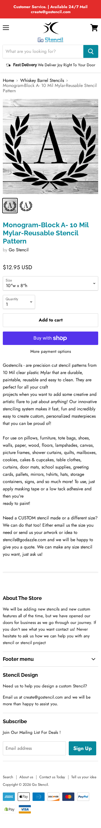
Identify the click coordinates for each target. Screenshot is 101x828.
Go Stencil (19, 250)
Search (8, 777)
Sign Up (82, 748)
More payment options (50, 351)
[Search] (90, 51)
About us (26, 777)
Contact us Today (52, 777)
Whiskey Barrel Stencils (42, 80)
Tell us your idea (83, 777)
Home (8, 80)
